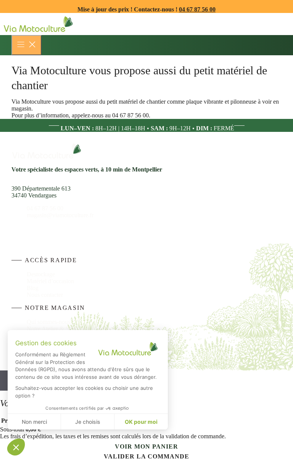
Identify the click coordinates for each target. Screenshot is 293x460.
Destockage (41, 274)
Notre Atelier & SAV (52, 328)
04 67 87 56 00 (197, 9)
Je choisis (87, 421)
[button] (16, 447)
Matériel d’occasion (50, 281)
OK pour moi (141, 421)
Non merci (34, 421)
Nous (34, 295)
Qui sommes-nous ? (50, 322)
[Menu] (26, 45)
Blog (33, 288)
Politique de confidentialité (192, 360)
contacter (52, 295)
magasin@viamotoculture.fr (60, 215)
